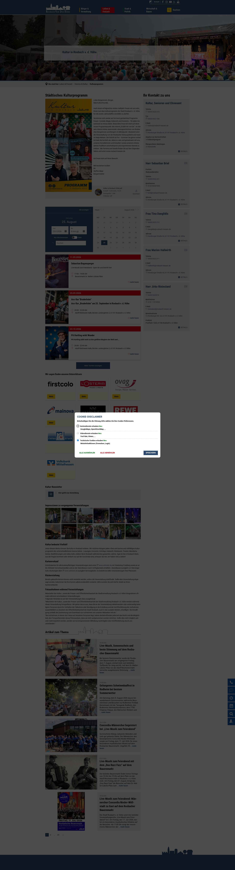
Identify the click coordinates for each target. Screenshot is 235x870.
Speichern (151, 453)
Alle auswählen (87, 453)
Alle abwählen (107, 453)
